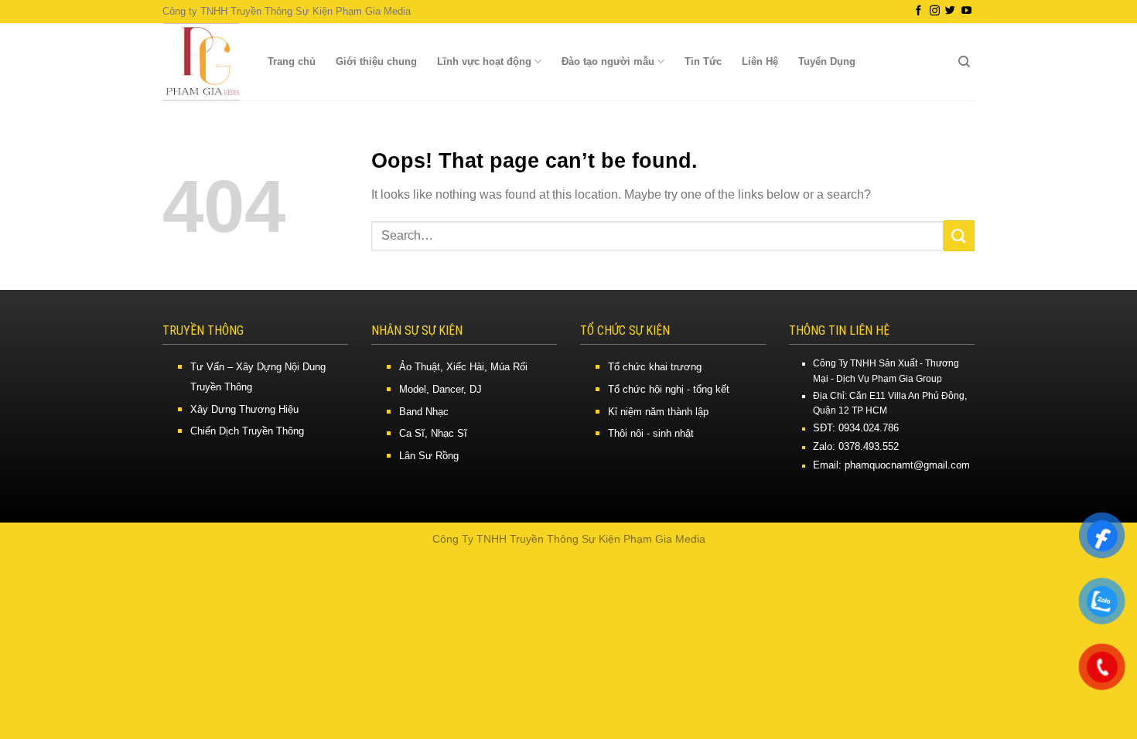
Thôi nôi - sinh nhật (651, 433)
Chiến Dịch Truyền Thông (247, 431)
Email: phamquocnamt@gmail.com (891, 465)
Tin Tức (703, 61)
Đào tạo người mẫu (608, 61)
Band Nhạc (424, 411)
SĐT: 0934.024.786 (856, 428)
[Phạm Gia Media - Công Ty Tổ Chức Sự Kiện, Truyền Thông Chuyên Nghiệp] (201, 61)
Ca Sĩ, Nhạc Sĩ (433, 433)
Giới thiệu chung (376, 61)
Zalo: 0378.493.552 (856, 446)
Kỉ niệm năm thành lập (658, 411)
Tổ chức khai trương (655, 367)
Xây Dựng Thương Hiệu (244, 409)
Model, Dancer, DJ (440, 389)
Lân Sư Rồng (429, 455)
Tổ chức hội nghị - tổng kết (668, 389)
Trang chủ (292, 61)
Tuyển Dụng (826, 61)
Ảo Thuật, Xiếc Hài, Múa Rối (463, 367)
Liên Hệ (760, 61)
